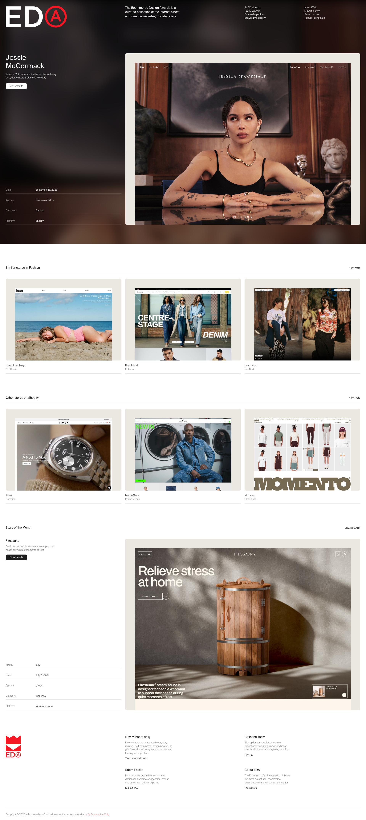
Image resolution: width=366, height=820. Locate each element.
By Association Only (98, 814)
